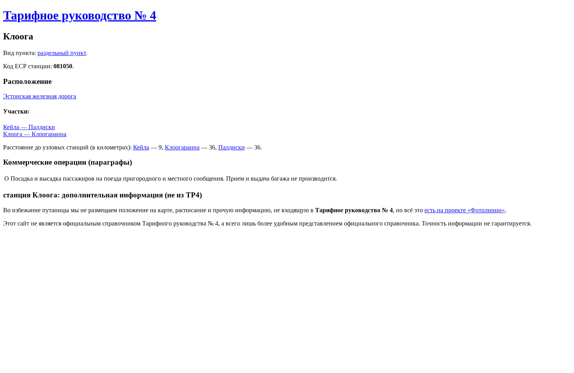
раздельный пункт (61, 53)
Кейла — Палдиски (29, 127)
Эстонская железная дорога (39, 96)
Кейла (141, 147)
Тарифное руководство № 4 (79, 15)
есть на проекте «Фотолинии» (464, 210)
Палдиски (231, 147)
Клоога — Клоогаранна (34, 134)
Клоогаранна (182, 147)
